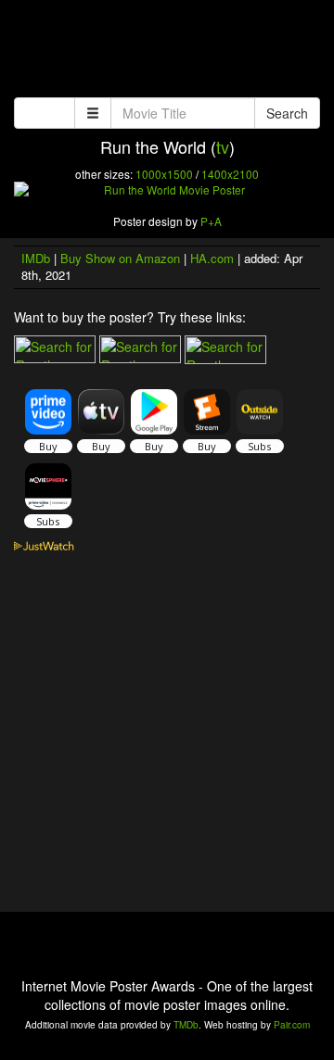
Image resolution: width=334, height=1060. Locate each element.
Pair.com (292, 1024)
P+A (211, 221)
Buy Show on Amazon (120, 258)
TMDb (186, 1024)
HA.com (212, 258)
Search (287, 113)
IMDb (35, 258)
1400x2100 (230, 174)
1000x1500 (164, 174)
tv (222, 146)
